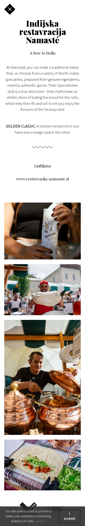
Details (41, 521)
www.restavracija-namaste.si (42, 178)
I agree (69, 516)
